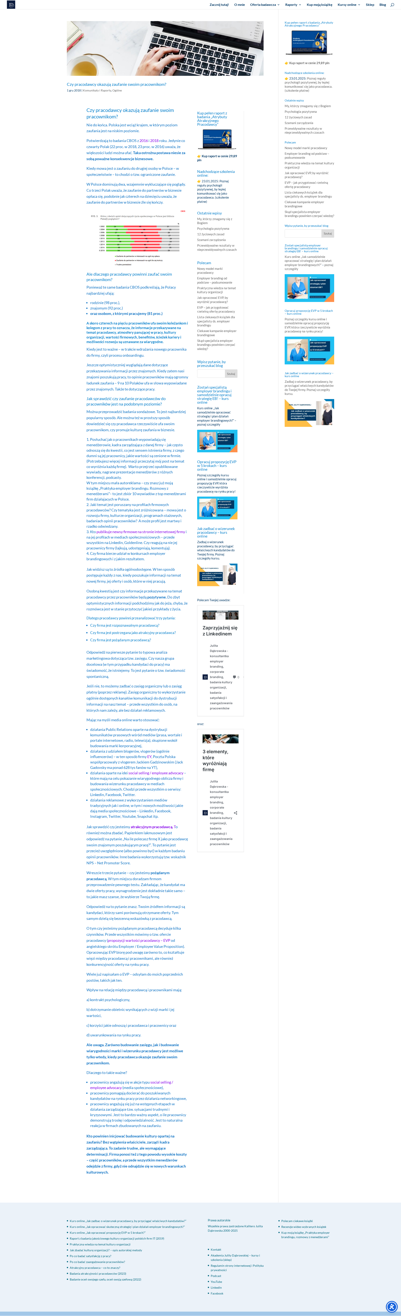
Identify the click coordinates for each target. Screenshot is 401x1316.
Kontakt (216, 1249)
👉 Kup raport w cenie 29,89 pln (307, 63)
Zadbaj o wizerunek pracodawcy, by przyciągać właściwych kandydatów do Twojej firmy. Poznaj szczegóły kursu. (216, 550)
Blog (382, 4)
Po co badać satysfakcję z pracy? (90, 1256)
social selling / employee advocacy (155, 773)
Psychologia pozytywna (213, 228)
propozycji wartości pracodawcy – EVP (139, 940)
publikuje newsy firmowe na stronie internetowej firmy (140, 531)
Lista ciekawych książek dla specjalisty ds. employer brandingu (216, 321)
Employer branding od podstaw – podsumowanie (214, 280)
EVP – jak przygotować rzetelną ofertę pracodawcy (216, 309)
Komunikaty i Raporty (97, 90)
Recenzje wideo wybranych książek (303, 1227)
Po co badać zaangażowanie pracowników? (97, 1262)
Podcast (216, 1276)
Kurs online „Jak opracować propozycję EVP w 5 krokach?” (108, 1232)
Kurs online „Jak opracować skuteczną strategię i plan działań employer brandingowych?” (127, 1227)
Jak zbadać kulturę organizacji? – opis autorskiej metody (106, 1250)
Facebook (217, 1293)
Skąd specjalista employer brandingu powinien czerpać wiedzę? (216, 345)
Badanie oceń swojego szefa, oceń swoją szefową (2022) (105, 1279)
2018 (154, 140)
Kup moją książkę (319, 4)
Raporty (291, 4)
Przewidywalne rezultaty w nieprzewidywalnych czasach (217, 247)
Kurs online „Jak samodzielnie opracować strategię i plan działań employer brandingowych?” (215, 414)
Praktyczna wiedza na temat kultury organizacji (216, 290)
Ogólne (117, 90)
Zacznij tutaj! (219, 4)
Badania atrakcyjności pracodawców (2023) (98, 1273)
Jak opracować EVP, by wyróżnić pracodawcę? (212, 300)
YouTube (216, 1281)
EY (149, 756)
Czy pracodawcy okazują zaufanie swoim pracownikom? (116, 84)
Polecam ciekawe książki (297, 1221)
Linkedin (216, 1287)
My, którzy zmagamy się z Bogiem (308, 106)
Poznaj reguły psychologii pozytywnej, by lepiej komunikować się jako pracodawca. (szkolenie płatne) (213, 191)
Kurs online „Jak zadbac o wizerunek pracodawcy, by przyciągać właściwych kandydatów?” (128, 1221)
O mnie (239, 4)
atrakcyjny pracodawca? (157, 632)
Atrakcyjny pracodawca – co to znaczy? (95, 1267)
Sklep (370, 4)
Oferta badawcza (263, 4)
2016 (144, 140)
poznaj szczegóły (208, 424)
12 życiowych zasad (210, 234)
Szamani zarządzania (211, 240)
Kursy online (347, 4)
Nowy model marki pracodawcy (210, 271)
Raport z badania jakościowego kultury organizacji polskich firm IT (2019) (117, 1238)
